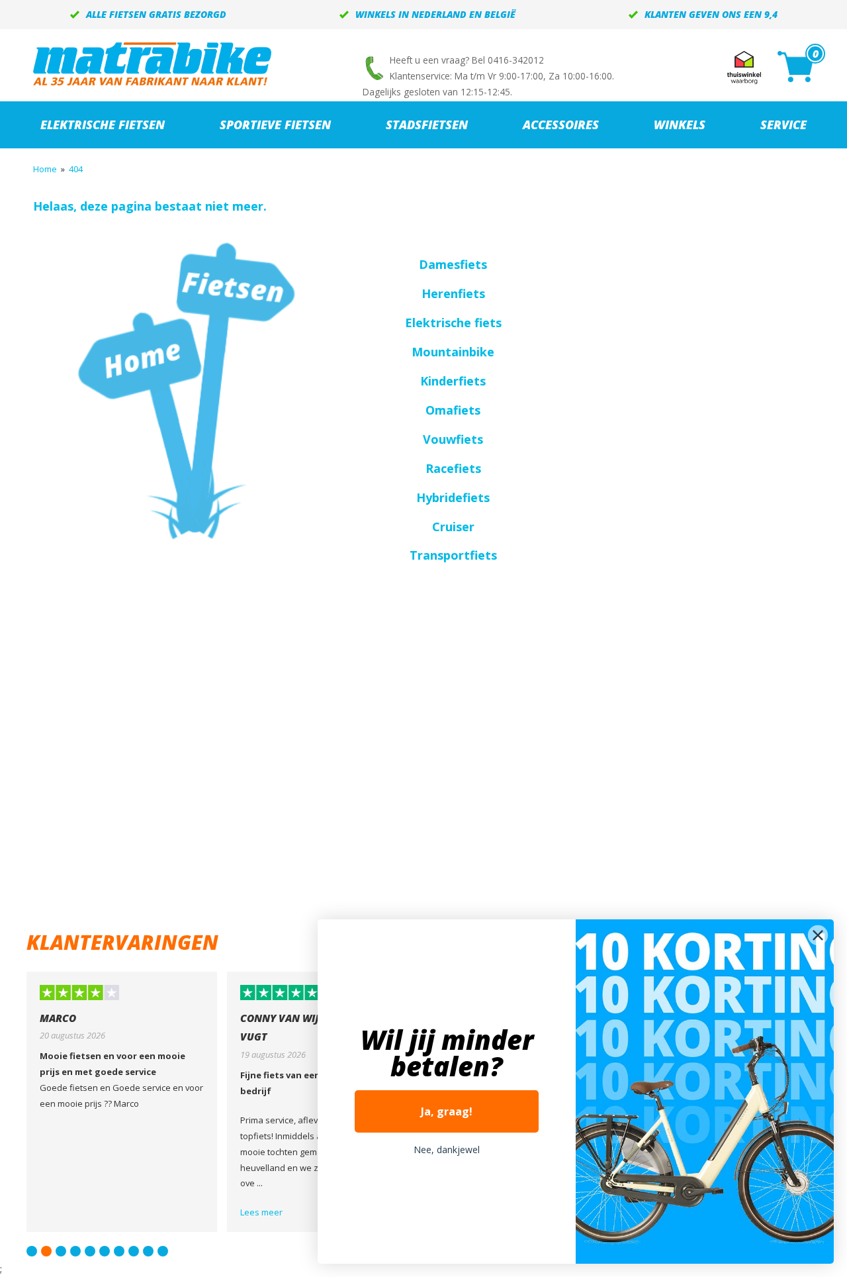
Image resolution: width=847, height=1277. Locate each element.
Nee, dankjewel (447, 1149)
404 (76, 169)
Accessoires (561, 124)
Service (783, 124)
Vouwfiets (453, 439)
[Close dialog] (817, 935)
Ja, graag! (446, 1111)
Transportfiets (453, 555)
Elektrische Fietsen (102, 124)
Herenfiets (453, 293)
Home (45, 169)
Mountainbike (453, 352)
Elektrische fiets (453, 323)
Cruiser (453, 527)
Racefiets (453, 468)
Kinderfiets (453, 381)
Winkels (679, 124)
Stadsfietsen (427, 124)
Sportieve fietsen (275, 124)
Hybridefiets (453, 497)
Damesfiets (453, 264)
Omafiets (452, 410)
